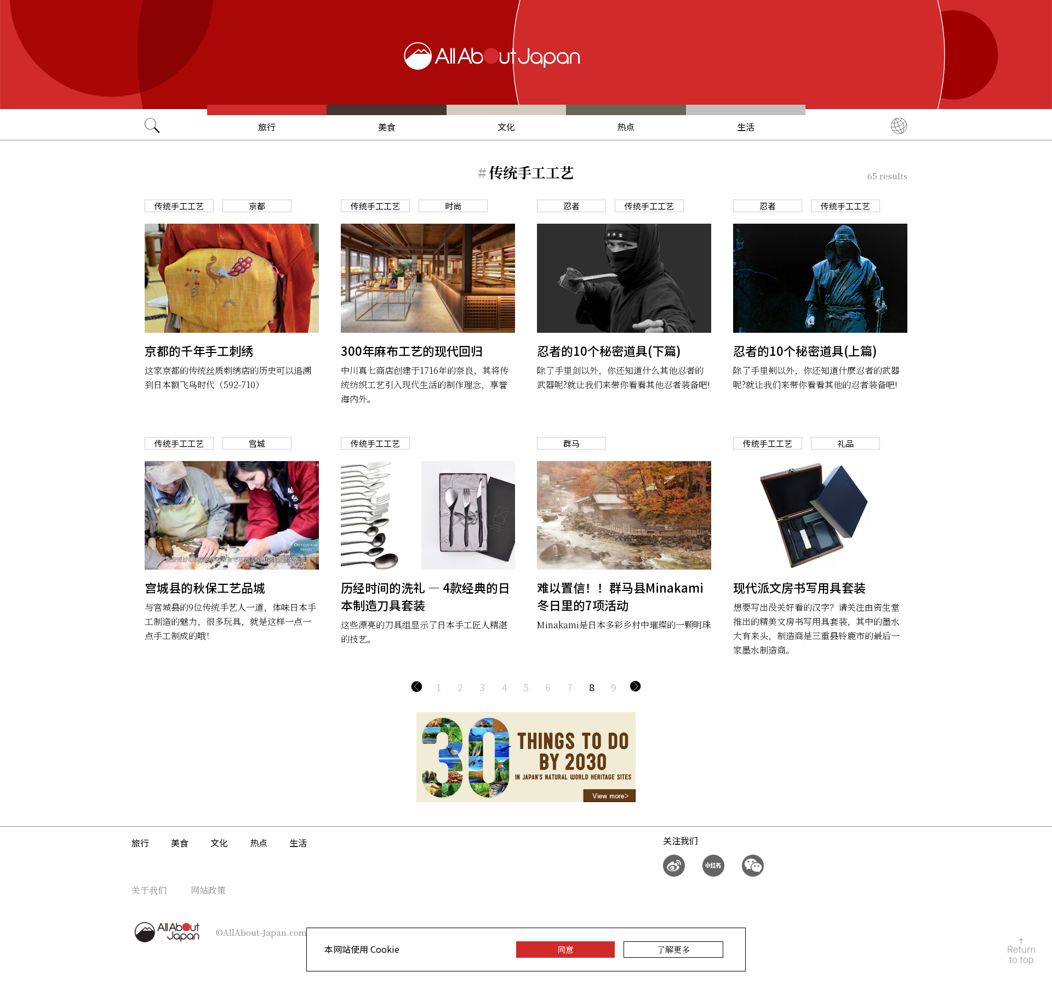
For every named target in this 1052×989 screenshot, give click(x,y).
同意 (565, 949)
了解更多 (673, 949)
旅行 (267, 126)
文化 (506, 126)
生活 (745, 126)
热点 (625, 126)
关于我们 (149, 890)
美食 (387, 126)
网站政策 (208, 890)
